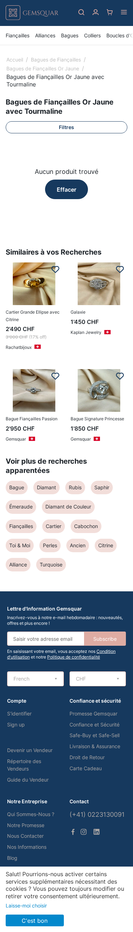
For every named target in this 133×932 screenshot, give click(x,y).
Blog (12, 858)
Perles (50, 545)
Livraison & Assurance (95, 746)
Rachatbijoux (19, 347)
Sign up (16, 724)
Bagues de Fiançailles (56, 60)
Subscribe (105, 639)
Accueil (14, 60)
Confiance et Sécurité (95, 724)
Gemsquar (16, 439)
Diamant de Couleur (68, 507)
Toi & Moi (19, 545)
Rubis (75, 487)
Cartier (53, 526)
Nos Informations (26, 847)
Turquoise (51, 564)
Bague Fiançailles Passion (31, 418)
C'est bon (35, 920)
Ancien (77, 545)
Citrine (105, 545)
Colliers (92, 35)
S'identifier (19, 713)
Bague (16, 487)
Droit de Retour (87, 757)
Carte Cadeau (86, 768)
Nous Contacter (25, 836)
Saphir (101, 487)
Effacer (66, 189)
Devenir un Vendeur (29, 750)
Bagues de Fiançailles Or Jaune (42, 68)
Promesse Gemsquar (93, 713)
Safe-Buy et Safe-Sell (95, 735)
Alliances (45, 35)
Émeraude (21, 507)
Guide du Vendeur (28, 780)
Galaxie (78, 312)
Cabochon (86, 526)
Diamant (46, 487)
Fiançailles (17, 35)
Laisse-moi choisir (26, 905)
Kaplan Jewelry (86, 332)
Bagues (69, 35)
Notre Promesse (25, 825)
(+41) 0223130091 (97, 814)
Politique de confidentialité (73, 657)
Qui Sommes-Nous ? (30, 814)
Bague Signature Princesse (97, 418)
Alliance (18, 564)
